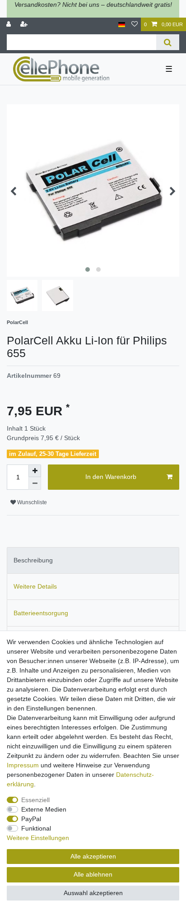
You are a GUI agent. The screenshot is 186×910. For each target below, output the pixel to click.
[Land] (121, 25)
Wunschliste (31, 502)
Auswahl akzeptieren (93, 892)
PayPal (31, 818)
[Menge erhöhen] (34, 470)
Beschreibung (33, 560)
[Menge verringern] (34, 483)
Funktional (36, 828)
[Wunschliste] (134, 25)
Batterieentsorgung (41, 613)
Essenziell (35, 799)
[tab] (93, 560)
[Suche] (167, 42)
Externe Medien (43, 809)
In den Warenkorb (110, 476)
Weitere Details (35, 586)
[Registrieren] (25, 25)
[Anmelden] (9, 25)
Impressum (23, 765)
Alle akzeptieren (93, 856)
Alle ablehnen (93, 874)
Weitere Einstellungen (38, 837)
